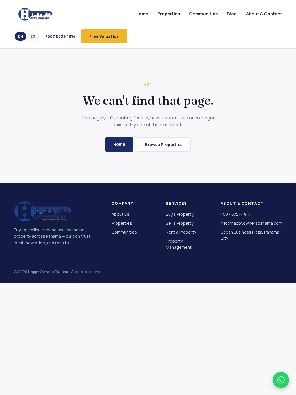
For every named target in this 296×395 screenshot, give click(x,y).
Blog (232, 14)
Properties (168, 14)
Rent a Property (181, 232)
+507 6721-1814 (60, 36)
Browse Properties (163, 144)
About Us (121, 214)
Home (142, 14)
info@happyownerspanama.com (251, 223)
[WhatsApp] (281, 380)
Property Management (179, 244)
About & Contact (264, 14)
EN (20, 36)
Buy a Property (179, 214)
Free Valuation (104, 36)
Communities (203, 14)
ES (33, 36)
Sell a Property (179, 223)
